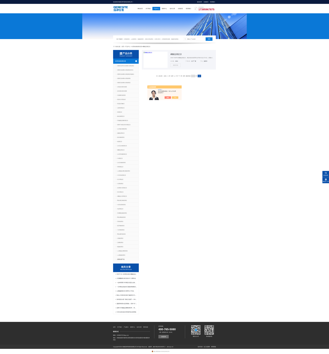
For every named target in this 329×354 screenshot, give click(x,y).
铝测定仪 (119, 112)
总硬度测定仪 (120, 108)
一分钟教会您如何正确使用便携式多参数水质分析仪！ (127, 286)
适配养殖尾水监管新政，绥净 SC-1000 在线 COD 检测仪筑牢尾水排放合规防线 (127, 303)
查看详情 (175, 65)
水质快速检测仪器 (137, 46)
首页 (123, 46)
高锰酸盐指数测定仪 (122, 120)
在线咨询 (163, 336)
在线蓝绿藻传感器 (122, 86)
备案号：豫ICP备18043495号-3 (156, 346)
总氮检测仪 (120, 238)
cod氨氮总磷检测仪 (122, 251)
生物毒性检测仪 (121, 95)
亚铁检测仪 (120, 221)
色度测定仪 (120, 208)
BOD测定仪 (120, 192)
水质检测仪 (120, 183)
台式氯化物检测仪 (122, 129)
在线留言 (206, 2)
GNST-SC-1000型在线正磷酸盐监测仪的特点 (127, 274)
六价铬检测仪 (120, 230)
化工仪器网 (207, 346)
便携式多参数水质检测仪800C (125, 70)
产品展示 (126, 327)
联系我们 (212, 2)
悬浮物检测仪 (120, 225)
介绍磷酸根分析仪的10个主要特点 (126, 278)
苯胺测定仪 (120, 166)
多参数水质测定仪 (122, 187)
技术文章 (172, 8)
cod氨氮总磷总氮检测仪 (123, 171)
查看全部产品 (120, 259)
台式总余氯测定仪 (122, 145)
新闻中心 (164, 8)
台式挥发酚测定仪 (122, 154)
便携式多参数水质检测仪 (123, 82)
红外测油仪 (120, 179)
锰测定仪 (119, 141)
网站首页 (140, 8)
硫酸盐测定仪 (120, 133)
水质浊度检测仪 (121, 204)
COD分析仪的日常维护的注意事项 (126, 312)
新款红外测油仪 (121, 99)
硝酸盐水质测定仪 (122, 196)
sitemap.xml (170, 346)
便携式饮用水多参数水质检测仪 (125, 65)
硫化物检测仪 (120, 137)
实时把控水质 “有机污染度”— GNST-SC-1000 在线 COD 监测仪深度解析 (127, 299)
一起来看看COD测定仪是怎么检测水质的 (127, 282)
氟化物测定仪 (120, 116)
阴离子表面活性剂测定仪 (123, 124)
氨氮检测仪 (120, 246)
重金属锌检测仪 (121, 234)
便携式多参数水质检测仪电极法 (125, 74)
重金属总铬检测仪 (122, 200)
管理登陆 (213, 346)
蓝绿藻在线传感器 (122, 91)
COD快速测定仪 (121, 175)
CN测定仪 (120, 158)
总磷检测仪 (120, 242)
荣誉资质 (145, 327)
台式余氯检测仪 (121, 162)
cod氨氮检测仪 (121, 255)
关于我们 (148, 8)
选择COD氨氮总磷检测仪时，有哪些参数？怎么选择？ (127, 307)
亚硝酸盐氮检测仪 (122, 213)
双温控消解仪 (120, 103)
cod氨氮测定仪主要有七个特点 (125, 291)
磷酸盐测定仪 (146, 46)
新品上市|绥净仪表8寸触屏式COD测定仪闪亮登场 (127, 295)
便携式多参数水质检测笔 (123, 78)
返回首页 (199, 2)
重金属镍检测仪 (121, 217)
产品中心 (156, 8)
